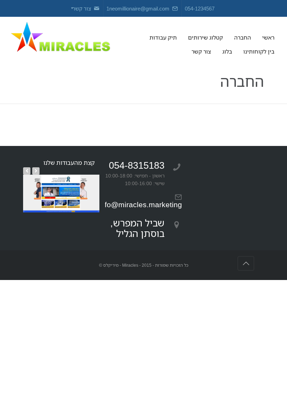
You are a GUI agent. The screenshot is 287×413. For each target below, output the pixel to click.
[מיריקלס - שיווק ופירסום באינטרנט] (60, 38)
